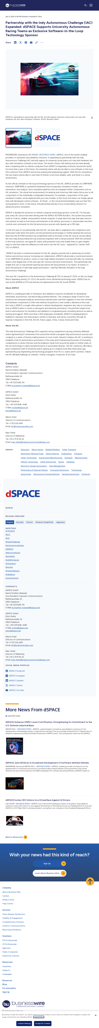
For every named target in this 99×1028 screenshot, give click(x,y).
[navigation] (91, 5)
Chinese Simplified (44, 522)
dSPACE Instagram (17, 676)
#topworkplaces (13, 571)
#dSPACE (9, 549)
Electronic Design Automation (34, 466)
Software (68, 458)
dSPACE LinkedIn (16, 680)
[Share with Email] (31, 42)
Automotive (26, 474)
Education (25, 449)
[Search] (85, 5)
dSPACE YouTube (16, 690)
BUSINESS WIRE (47, 154)
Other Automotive (48, 462)
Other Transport (69, 449)
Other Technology (29, 458)
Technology (76, 470)
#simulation (11, 563)
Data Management (57, 466)
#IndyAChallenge (13, 542)
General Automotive (70, 474)
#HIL (8, 538)
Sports (61, 462)
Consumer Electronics (59, 470)
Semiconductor (52, 453)
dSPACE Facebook (17, 671)
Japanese (60, 522)
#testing (9, 567)
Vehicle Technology (29, 462)
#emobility (10, 556)
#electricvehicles (13, 552)
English (10, 522)
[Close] (95, 1015)
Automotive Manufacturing (50, 458)
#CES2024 (10, 531)
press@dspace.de (13, 411)
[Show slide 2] (47, 137)
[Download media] (92, 117)
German (19, 522)
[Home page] (15, 5)
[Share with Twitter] (20, 42)
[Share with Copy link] (36, 42)
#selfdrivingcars (12, 560)
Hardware (70, 462)
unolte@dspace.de (20, 407)
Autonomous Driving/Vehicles (46, 474)
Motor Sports (37, 449)
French (29, 522)
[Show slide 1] (19, 137)
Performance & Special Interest (34, 470)
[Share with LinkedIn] (15, 42)
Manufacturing (81, 458)
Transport (78, 453)
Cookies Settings (24, 1023)
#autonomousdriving (15, 545)
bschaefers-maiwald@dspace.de (26, 385)
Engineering (66, 453)
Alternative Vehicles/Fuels (32, 453)
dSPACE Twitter (16, 685)
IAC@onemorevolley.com (22, 426)
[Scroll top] (90, 881)
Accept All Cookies (42, 1023)
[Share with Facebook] (26, 42)
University (85, 474)
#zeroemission (12, 578)
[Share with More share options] (42, 42)
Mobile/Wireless (53, 449)
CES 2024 (31, 279)
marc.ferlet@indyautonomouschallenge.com (30, 442)
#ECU (8, 534)
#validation (10, 574)
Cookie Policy (38, 1017)
